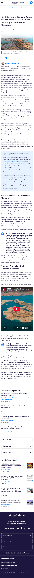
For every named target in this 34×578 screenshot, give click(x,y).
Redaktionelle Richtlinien (9, 565)
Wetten (6, 399)
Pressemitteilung (17, 90)
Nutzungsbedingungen (8, 559)
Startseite (4, 8)
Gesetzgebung (8, 397)
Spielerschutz (26, 397)
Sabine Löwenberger (9, 29)
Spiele (21, 397)
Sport (2, 399)
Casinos (3, 12)
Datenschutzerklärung (8, 562)
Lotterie (14, 397)
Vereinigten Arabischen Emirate (12, 162)
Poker (17, 397)
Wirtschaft (10, 8)
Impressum (4, 569)
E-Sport (3, 420)
